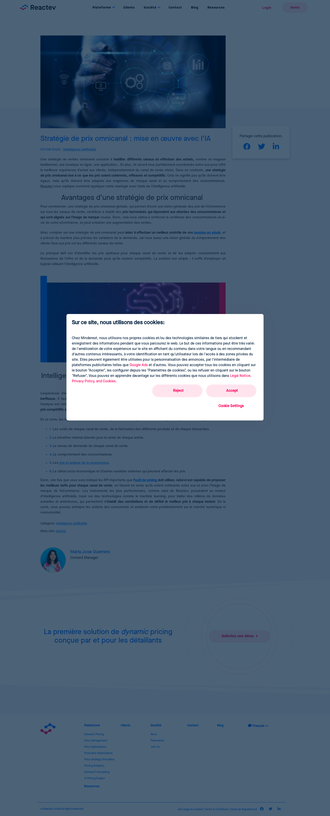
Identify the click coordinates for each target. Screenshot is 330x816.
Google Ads (139, 365)
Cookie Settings (231, 406)
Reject (178, 391)
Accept (232, 391)
